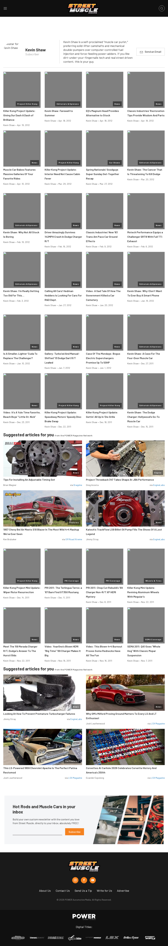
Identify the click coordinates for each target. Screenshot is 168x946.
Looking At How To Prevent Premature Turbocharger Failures (39, 713)
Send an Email (153, 51)
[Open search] (162, 8)
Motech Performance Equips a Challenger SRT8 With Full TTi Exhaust (145, 237)
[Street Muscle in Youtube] (93, 880)
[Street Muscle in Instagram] (75, 880)
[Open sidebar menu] (5, 8)
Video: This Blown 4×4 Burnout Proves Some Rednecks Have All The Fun (104, 651)
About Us (45, 890)
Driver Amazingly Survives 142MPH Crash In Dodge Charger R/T (63, 237)
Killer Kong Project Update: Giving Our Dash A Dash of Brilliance (19, 115)
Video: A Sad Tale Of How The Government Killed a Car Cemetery (103, 295)
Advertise (123, 890)
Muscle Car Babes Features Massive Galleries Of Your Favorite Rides (19, 174)
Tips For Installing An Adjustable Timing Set (29, 479)
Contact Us (63, 890)
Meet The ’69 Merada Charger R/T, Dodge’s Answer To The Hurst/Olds (20, 651)
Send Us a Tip (83, 890)
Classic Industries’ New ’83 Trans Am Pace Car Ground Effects (102, 237)
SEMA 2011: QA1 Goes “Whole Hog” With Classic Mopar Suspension (143, 651)
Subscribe (75, 831)
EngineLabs (159, 485)
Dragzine (78, 485)
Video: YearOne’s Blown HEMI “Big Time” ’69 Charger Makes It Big (63, 651)
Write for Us (104, 890)
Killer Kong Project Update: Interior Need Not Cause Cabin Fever (62, 174)
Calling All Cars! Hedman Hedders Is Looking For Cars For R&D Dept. (63, 295)
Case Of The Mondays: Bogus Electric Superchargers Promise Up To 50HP (103, 358)
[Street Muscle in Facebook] (84, 880)
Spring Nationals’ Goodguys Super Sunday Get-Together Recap (102, 174)
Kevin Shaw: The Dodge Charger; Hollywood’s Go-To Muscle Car (143, 417)
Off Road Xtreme (73, 539)
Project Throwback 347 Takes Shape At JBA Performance (120, 479)
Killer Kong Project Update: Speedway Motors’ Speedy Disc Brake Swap (63, 417)
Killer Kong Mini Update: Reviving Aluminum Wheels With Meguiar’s (143, 592)
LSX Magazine (158, 723)
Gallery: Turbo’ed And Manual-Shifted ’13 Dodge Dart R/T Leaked (62, 358)
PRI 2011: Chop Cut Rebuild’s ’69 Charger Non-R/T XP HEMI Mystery (104, 592)
